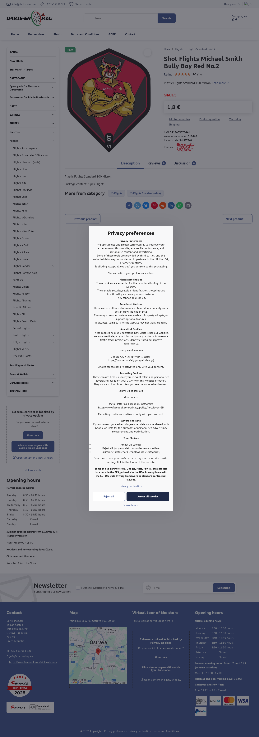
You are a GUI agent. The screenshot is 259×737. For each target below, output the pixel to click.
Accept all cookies (147, 496)
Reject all (109, 496)
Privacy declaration (131, 486)
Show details (130, 505)
